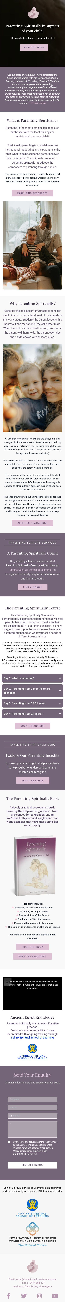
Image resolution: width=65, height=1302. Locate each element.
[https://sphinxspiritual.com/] (32, 1205)
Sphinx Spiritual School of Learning (30, 569)
